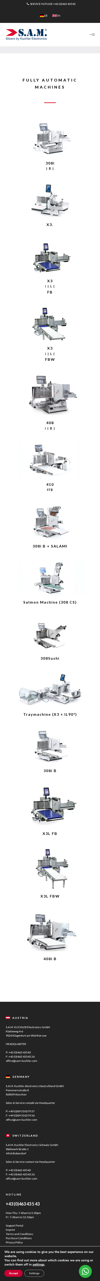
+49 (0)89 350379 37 (22, 1111)
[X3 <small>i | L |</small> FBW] (50, 324)
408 (50, 425)
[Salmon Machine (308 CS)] (50, 578)
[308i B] (50, 746)
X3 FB (50, 286)
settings (38, 1265)
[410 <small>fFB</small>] (50, 460)
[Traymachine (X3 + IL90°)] (50, 690)
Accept (13, 1273)
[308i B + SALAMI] (50, 522)
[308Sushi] (50, 634)
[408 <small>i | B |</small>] (50, 394)
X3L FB (50, 833)
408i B (50, 958)
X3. (50, 224)
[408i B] (50, 931)
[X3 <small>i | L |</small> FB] (50, 256)
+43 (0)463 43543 (64, 4)
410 (50, 487)
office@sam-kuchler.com (21, 1061)
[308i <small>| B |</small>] (50, 139)
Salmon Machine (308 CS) (50, 602)
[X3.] (50, 200)
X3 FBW (50, 353)
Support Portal (14, 1225)
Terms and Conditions (19, 1234)
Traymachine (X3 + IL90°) (50, 714)
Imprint (10, 1229)
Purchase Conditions (19, 1238)
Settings (34, 1273)
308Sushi (50, 658)
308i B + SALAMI (50, 546)
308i (50, 166)
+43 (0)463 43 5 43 (23, 1203)
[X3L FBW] (50, 868)
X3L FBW (50, 896)
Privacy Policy (14, 1242)
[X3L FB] (50, 806)
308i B (50, 770)
